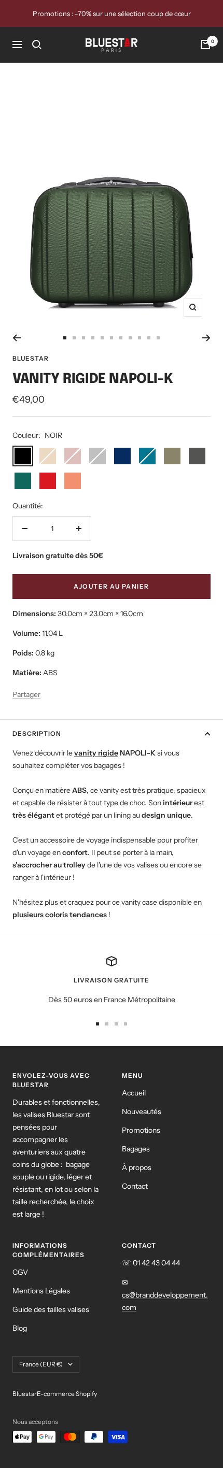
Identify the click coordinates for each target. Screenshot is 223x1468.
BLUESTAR (30, 358)
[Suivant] (206, 337)
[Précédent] (16, 337)
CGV (20, 1272)
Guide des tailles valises (50, 1309)
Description (36, 733)
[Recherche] (36, 44)
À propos (136, 1167)
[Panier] (205, 44)
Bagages (136, 1148)
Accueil (134, 1093)
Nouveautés (141, 1111)
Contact (135, 1186)
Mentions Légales (41, 1290)
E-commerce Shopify (67, 1394)
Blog (19, 1328)
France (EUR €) (41, 1364)
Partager (26, 694)
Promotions (141, 1130)
